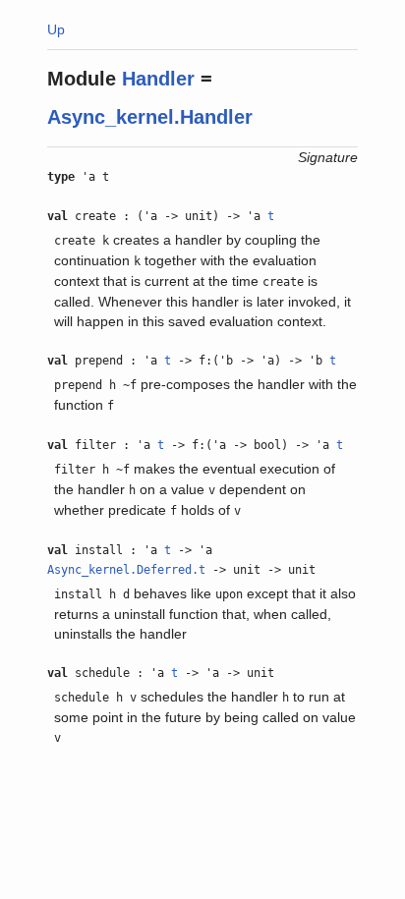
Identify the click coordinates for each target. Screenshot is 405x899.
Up (56, 29)
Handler (158, 78)
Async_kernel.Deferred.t (126, 570)
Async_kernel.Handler (150, 117)
